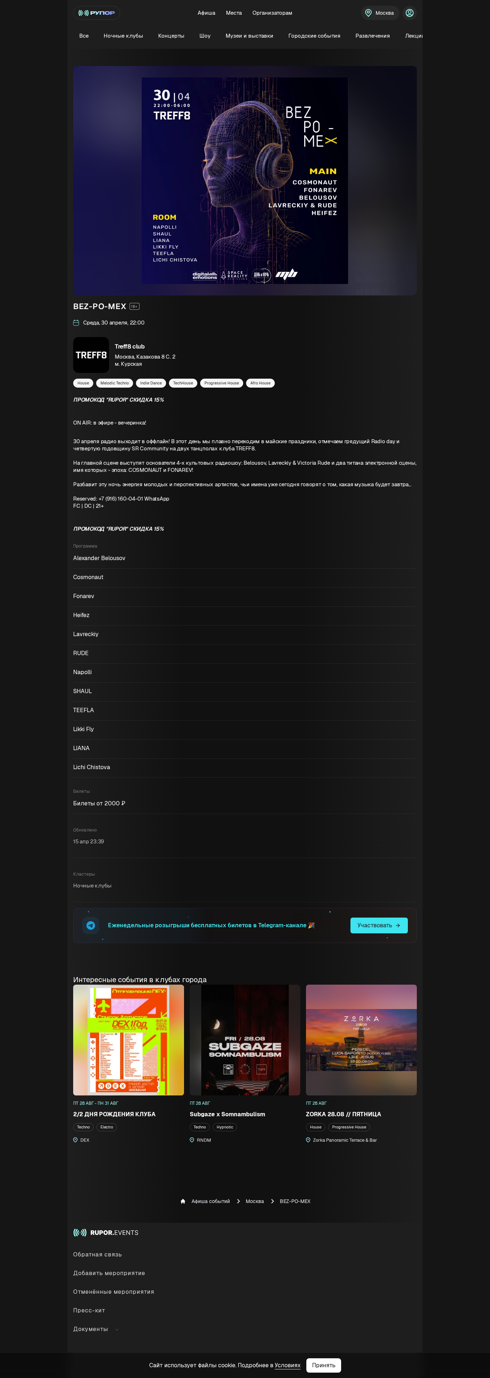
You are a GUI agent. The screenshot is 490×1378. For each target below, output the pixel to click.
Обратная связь (97, 1254)
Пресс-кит (89, 1310)
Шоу (205, 35)
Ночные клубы (123, 35)
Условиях (288, 1365)
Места (234, 12)
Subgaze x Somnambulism (227, 1114)
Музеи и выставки (249, 35)
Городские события (314, 35)
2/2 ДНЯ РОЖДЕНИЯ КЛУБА (114, 1114)
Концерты (171, 35)
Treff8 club (130, 346)
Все (84, 35)
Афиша (206, 12)
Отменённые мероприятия (113, 1292)
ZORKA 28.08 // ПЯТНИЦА (343, 1114)
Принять (323, 1365)
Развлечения (372, 35)
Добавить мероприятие (109, 1273)
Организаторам (272, 12)
